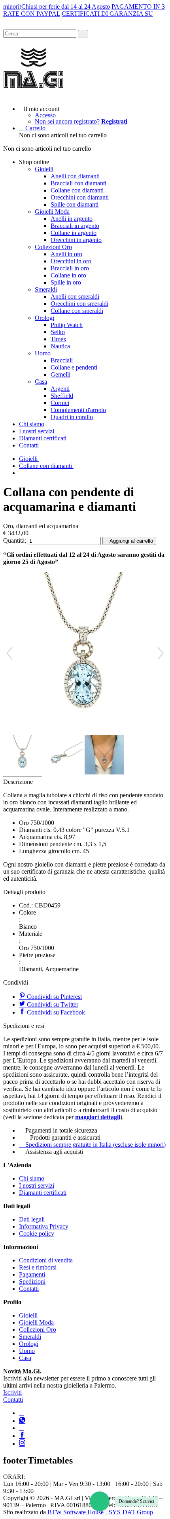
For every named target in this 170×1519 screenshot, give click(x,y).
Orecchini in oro (71, 261)
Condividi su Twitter (51, 1004)
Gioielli (44, 169)
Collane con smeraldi (77, 310)
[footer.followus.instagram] (22, 1443)
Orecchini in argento (76, 240)
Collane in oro (68, 275)
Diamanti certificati (42, 438)
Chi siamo (31, 424)
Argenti (60, 388)
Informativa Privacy (43, 1226)
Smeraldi (46, 289)
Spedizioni (32, 1281)
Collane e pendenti (74, 367)
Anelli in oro (66, 254)
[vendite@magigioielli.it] (21, 1428)
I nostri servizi (36, 431)
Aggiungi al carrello (131, 541)
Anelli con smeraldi (75, 296)
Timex (58, 339)
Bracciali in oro (70, 268)
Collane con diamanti (77, 190)
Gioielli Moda (52, 211)
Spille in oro (66, 282)
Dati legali (32, 1219)
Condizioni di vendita (46, 1260)
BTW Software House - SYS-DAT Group (100, 1512)
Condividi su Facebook (55, 1012)
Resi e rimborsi (38, 1267)
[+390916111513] (21, 1413)
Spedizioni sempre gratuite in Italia (95, 1144)
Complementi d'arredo (78, 410)
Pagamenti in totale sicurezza (61, 1130)
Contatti (29, 445)
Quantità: (14, 540)
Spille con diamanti (74, 204)
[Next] (160, 653)
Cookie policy (36, 1233)
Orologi (44, 317)
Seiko (58, 332)
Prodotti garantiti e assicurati (65, 1137)
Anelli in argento (72, 218)
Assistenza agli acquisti (54, 1151)
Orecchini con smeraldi (79, 303)
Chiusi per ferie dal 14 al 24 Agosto (65, 6)
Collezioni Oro (53, 247)
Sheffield (62, 395)
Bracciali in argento (75, 225)
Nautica (60, 346)
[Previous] (9, 653)
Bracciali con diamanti (78, 183)
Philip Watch (67, 325)
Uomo (43, 353)
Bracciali (62, 360)
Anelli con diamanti (75, 176)
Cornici (60, 402)
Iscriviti (12, 1392)
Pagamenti (32, 1274)
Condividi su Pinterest (53, 996)
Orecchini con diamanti (80, 197)
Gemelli (60, 374)
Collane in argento (73, 232)
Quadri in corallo (72, 417)
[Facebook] (22, 1435)
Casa (41, 381)
